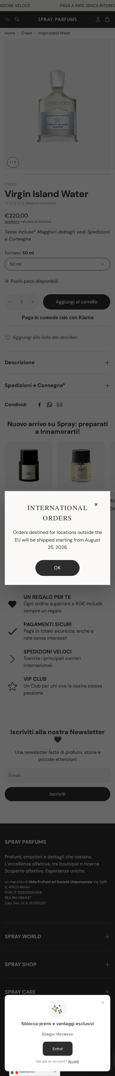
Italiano (26, 1070)
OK (57, 568)
